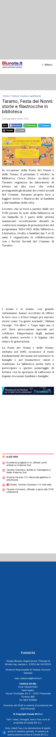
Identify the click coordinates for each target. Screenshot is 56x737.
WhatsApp (31, 125)
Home (6, 96)
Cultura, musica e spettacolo (26, 96)
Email (21, 130)
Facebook (17, 125)
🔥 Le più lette (10, 456)
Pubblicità (28, 652)
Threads (9, 130)
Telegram (46, 125)
